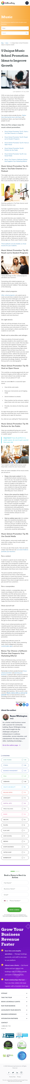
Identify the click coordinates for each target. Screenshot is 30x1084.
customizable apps (6, 646)
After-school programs (8, 295)
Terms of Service (16, 1081)
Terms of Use (12, 1076)
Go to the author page (10, 745)
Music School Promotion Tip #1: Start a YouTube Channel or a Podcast (16, 132)
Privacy (19, 1076)
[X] (20, 704)
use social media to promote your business (14, 550)
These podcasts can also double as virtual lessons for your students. (13, 245)
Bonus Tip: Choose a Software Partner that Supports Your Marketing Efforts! (16, 160)
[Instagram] (17, 704)
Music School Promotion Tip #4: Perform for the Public (14, 149)
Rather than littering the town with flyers (13, 116)
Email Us (3, 1028)
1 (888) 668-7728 (5, 1026)
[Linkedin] (23, 704)
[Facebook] (27, 704)
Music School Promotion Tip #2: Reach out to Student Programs (16, 138)
